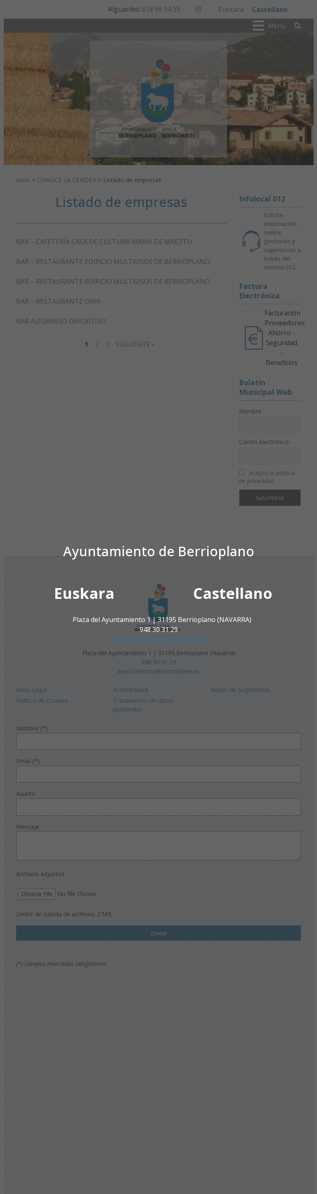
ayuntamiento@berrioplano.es (158, 639)
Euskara (84, 593)
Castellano (232, 593)
